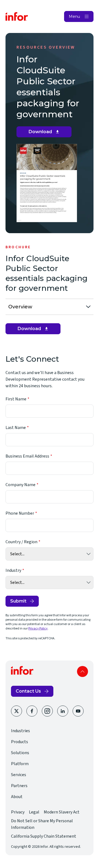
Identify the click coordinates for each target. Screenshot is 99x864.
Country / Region (21, 542)
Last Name (16, 428)
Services (18, 775)
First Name (16, 399)
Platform (20, 764)
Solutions (20, 753)
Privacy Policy (38, 628)
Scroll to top (82, 671)
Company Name (20, 485)
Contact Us (28, 691)
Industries (20, 731)
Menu (74, 16)
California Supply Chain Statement (43, 836)
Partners (19, 786)
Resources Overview (45, 47)
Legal (34, 812)
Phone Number (20, 513)
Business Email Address (27, 456)
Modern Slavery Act (61, 812)
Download (46, 133)
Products (19, 742)
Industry (13, 570)
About (17, 797)
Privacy (17, 812)
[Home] (17, 16)
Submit (18, 601)
